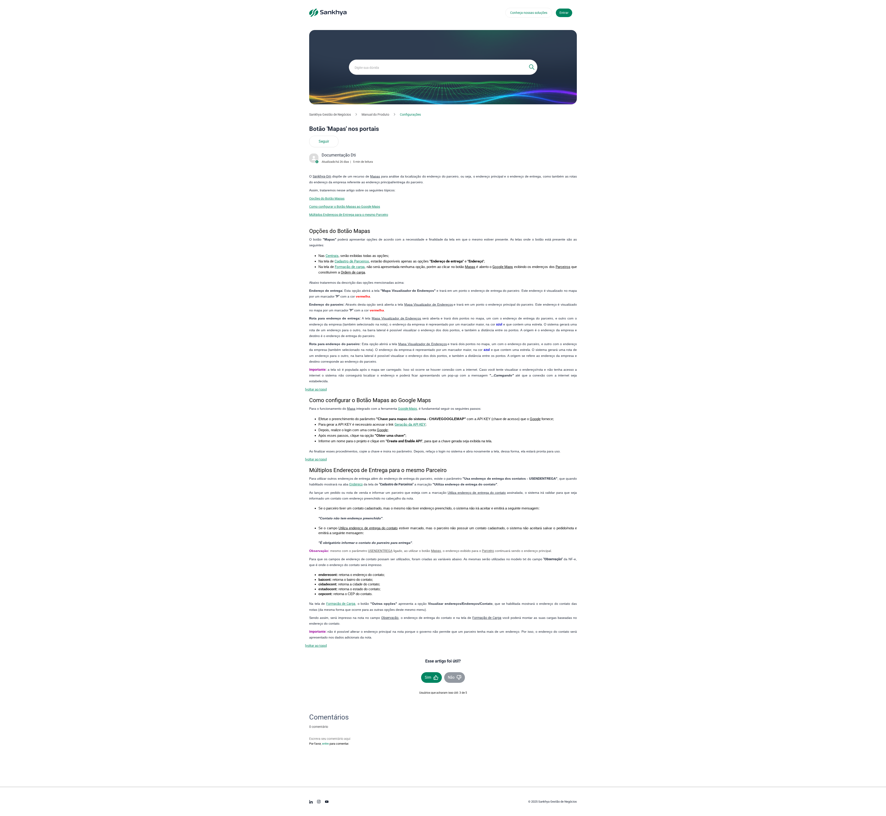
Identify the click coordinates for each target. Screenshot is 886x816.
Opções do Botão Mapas (326, 198)
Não (451, 677)
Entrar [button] (564, 13)
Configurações (410, 114)
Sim (428, 677)
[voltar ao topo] (316, 389)
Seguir (324, 141)
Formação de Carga (340, 603)
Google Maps (407, 408)
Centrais (332, 256)
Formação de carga (350, 267)
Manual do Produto (375, 114)
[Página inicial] (328, 12)
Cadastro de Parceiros (352, 261)
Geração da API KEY (410, 424)
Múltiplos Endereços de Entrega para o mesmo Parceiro (348, 215)
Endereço (356, 484)
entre (325, 743)
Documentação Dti (339, 155)
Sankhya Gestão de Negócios (330, 114)
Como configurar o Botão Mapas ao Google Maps (344, 206)
